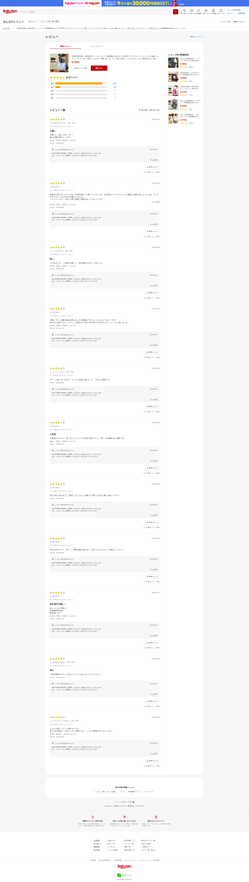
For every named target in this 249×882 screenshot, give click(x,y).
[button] (192, 11)
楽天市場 (6, 28)
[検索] (175, 11)
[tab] (65, 46)
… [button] (12, 28)
